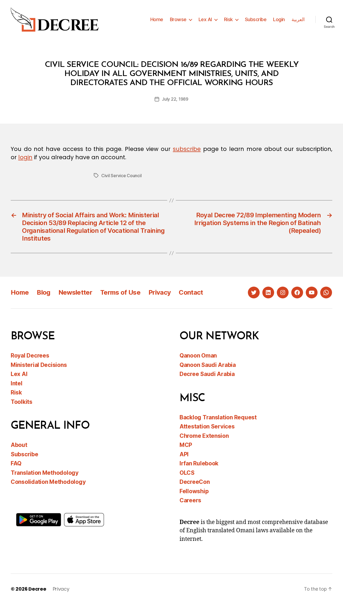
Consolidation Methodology (48, 481)
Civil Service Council (121, 175)
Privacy (159, 292)
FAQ (16, 463)
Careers (190, 500)
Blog (43, 292)
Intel (17, 383)
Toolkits (21, 401)
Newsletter (75, 292)
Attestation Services (207, 426)
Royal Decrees (30, 355)
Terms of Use (120, 292)
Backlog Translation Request (218, 417)
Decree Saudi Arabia (207, 374)
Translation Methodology (45, 472)
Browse (178, 19)
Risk (228, 19)
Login (279, 19)
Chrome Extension (204, 435)
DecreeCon (195, 481)
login (25, 157)
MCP (186, 445)
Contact (191, 292)
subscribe (187, 149)
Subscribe (256, 19)
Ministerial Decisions (39, 365)
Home (156, 19)
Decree (37, 589)
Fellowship (194, 491)
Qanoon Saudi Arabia (208, 365)
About (19, 445)
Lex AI (205, 19)
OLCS (187, 472)
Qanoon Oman (198, 355)
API (184, 454)
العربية (298, 19)
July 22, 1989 (175, 99)
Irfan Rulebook (199, 463)
